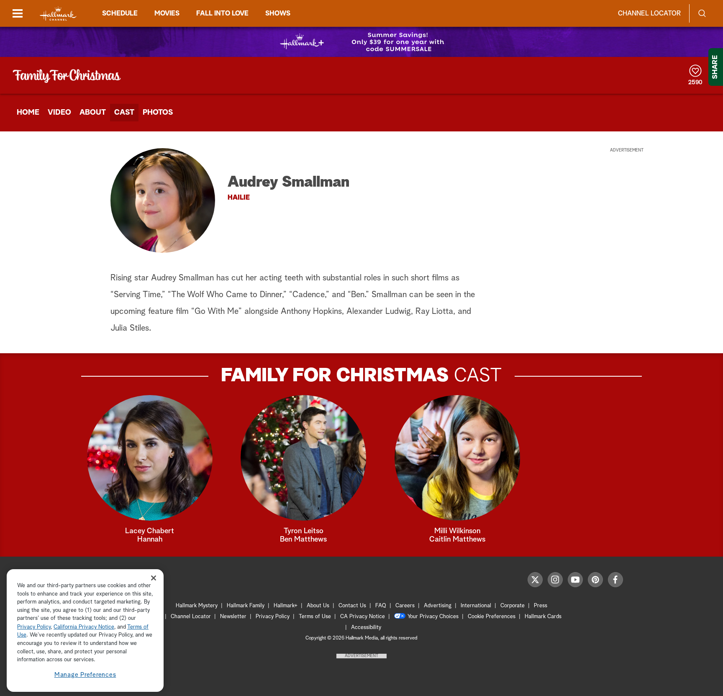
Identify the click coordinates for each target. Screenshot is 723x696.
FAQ (380, 606)
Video (59, 112)
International (476, 606)
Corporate (512, 606)
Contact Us (352, 606)
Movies (166, 13)
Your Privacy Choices (433, 616)
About (92, 112)
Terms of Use (315, 616)
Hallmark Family (245, 606)
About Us (318, 606)
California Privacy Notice (84, 627)
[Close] (153, 578)
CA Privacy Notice (362, 616)
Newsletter (233, 616)
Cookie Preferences (491, 616)
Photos (158, 112)
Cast (124, 112)
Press (540, 606)
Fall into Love (222, 13)
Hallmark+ (285, 606)
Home (28, 112)
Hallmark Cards (543, 616)
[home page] (58, 13)
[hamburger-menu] (18, 13)
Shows (277, 13)
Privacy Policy (273, 616)
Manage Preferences (85, 675)
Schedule (120, 13)
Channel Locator (649, 13)
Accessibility (366, 627)
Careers (405, 606)
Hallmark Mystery (197, 606)
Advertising (437, 606)
